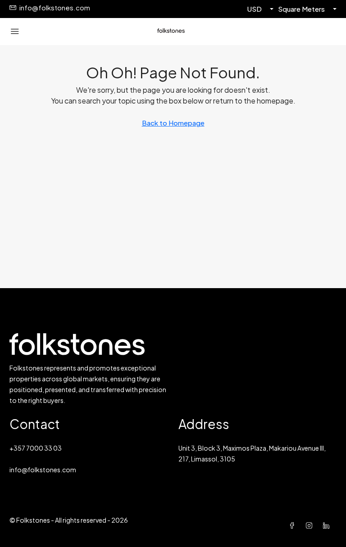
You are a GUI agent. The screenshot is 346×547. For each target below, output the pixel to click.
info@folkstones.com (42, 470)
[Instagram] (311, 525)
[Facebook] (294, 525)
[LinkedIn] (328, 525)
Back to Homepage (173, 122)
